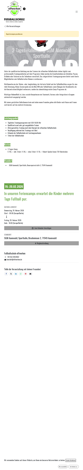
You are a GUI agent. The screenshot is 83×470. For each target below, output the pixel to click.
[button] (41, 228)
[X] (11, 274)
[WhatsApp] (21, 274)
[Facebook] (6, 274)
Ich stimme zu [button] (73, 467)
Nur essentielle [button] (63, 467)
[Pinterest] (26, 274)
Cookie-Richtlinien (71, 460)
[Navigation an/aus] (76, 11)
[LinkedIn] (16, 274)
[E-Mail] (30, 274)
